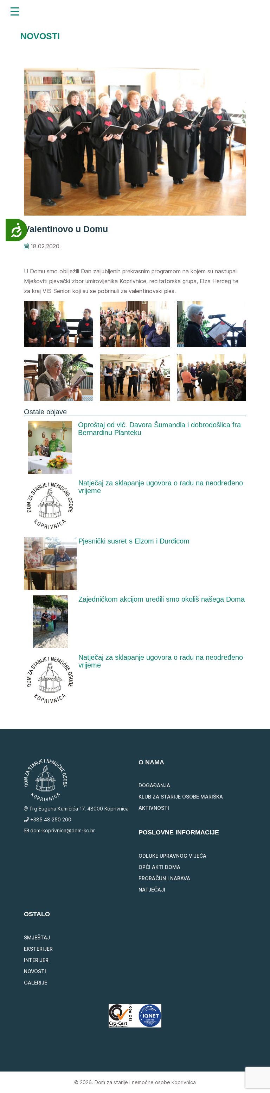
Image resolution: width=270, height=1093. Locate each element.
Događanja (154, 785)
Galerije (35, 983)
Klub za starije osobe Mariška (181, 797)
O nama (151, 762)
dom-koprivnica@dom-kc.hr (62, 830)
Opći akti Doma (159, 867)
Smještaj (37, 937)
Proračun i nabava (164, 878)
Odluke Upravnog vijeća (172, 856)
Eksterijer (38, 949)
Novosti (35, 971)
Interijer (36, 960)
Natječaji (152, 890)
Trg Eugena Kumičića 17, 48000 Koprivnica (78, 809)
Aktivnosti (154, 808)
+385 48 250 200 (50, 819)
